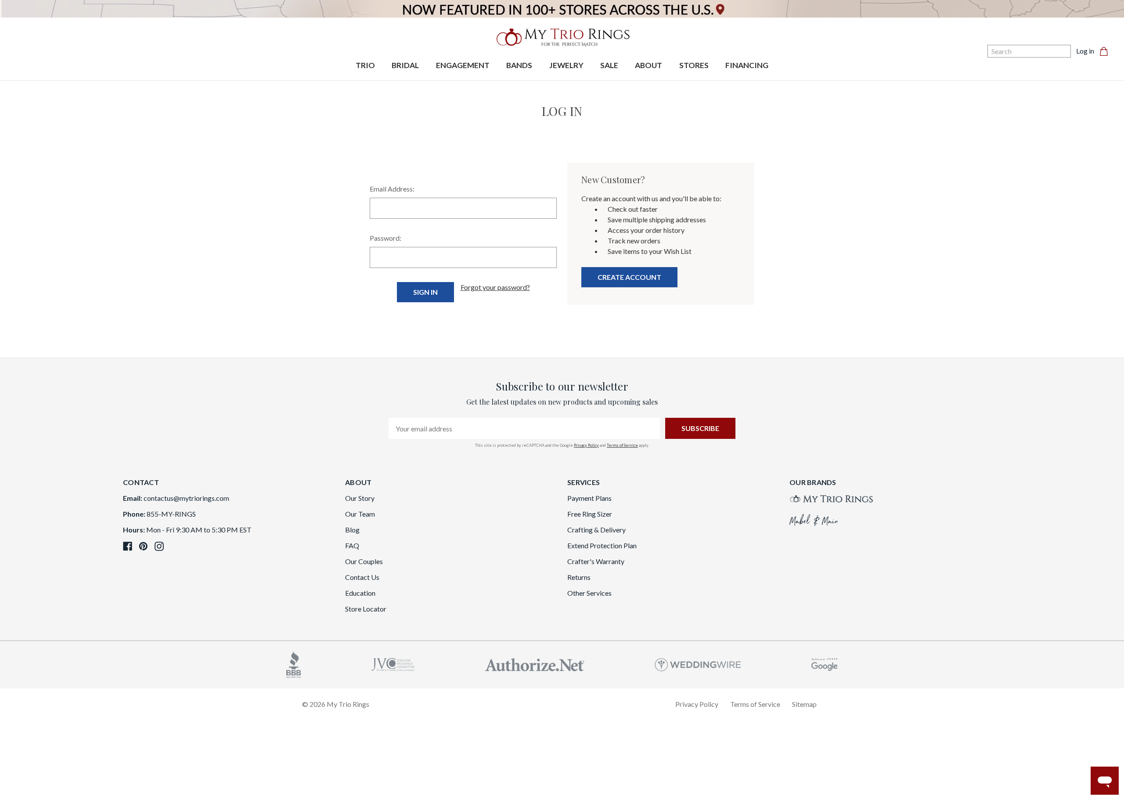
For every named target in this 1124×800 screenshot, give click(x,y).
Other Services (589, 593)
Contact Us (362, 577)
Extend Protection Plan (602, 545)
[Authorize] (534, 663)
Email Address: (392, 189)
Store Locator (365, 609)
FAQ (352, 545)
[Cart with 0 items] (1106, 51)
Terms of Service (622, 445)
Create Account (629, 277)
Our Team (360, 514)
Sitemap (804, 704)
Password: (385, 238)
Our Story (360, 498)
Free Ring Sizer (589, 514)
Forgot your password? (495, 287)
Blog (352, 529)
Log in (1085, 51)
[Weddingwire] (698, 663)
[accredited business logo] (293, 663)
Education (360, 593)
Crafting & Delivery (596, 529)
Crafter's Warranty (595, 561)
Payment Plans (589, 498)
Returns (579, 577)
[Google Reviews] (824, 663)
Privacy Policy (586, 445)
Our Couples (364, 561)
